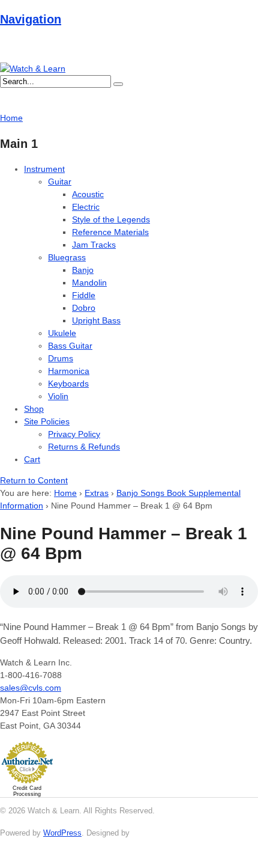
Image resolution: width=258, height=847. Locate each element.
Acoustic (88, 194)
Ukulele (62, 333)
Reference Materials (110, 232)
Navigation (30, 19)
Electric (86, 207)
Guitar (59, 181)
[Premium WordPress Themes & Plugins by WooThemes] (154, 832)
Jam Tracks (94, 244)
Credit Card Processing (27, 791)
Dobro (83, 308)
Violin (58, 396)
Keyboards (68, 383)
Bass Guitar (70, 345)
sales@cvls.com (30, 688)
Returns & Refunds (84, 446)
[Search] (118, 84)
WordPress (62, 832)
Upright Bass (96, 320)
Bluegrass (67, 257)
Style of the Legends (111, 219)
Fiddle (83, 295)
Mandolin (89, 282)
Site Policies (47, 421)
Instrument (44, 169)
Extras (97, 493)
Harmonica (68, 371)
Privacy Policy (74, 434)
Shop (34, 409)
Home (65, 493)
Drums (60, 358)
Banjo (83, 270)
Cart (32, 459)
